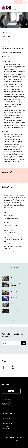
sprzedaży (12, 413)
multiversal (20, 441)
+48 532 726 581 (11, 391)
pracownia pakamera (10, 441)
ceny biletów (5, 415)
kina (8, 413)
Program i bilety (6, 31)
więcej (13, 320)
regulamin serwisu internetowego (10, 411)
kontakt (4, 416)
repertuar (18, 1)
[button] (25, 20)
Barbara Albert (7, 42)
